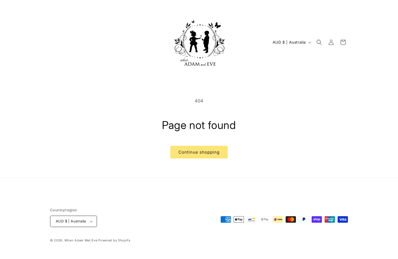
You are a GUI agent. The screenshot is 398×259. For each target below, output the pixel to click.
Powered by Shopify (114, 240)
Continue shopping (199, 152)
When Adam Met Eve (80, 240)
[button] (319, 42)
